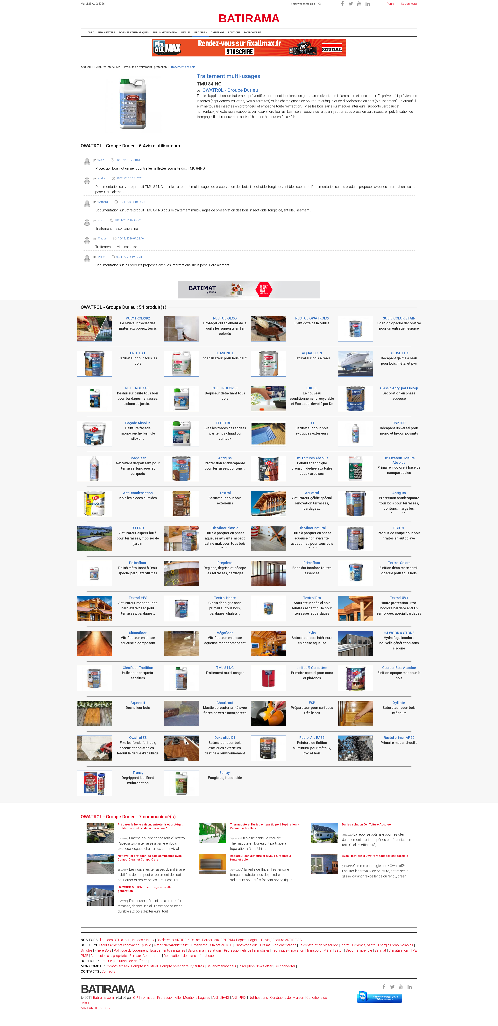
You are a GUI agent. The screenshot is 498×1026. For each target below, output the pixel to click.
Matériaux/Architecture (171, 945)
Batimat (380, 950)
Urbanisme (199, 945)
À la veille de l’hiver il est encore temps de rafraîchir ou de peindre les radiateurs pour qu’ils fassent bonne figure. (261, 874)
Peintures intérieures (107, 67)
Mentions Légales (196, 997)
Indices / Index (143, 940)
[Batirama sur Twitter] (351, 4)
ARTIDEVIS (220, 997)
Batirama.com (103, 997)
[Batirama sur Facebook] (342, 4)
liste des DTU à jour (115, 940)
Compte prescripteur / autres (182, 966)
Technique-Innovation (288, 950)
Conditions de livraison (287, 997)
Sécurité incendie (359, 950)
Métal (327, 950)
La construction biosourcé (318, 945)
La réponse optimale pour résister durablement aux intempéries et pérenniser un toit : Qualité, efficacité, (376, 839)
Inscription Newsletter (256, 966)
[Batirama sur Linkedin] (367, 4)
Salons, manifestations (205, 950)
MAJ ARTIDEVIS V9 (95, 1008)
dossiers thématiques (199, 956)
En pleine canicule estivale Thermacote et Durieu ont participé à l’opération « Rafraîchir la (258, 843)
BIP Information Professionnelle (157, 997)
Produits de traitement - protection (145, 67)
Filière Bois (103, 950)
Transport (313, 950)
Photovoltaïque (246, 945)
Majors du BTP (221, 945)
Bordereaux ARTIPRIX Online (178, 940)
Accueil (86, 67)
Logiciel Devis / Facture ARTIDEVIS (275, 940)
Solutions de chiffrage (130, 961)
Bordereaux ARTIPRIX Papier (224, 940)
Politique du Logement (131, 950)
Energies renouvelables (395, 945)
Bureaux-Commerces (145, 956)
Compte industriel (144, 966)
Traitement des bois (183, 67)
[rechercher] (320, 3)
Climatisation (398, 950)
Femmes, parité (364, 945)
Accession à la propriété (108, 956)
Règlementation (284, 945)
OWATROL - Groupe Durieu (230, 90)
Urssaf (265, 945)
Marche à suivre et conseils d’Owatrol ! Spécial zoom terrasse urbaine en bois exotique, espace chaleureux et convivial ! (152, 843)
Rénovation (172, 956)
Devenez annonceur (221, 966)
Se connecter (285, 966)
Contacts (108, 971)
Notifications (259, 997)
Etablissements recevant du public (125, 945)
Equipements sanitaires (167, 950)
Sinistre (86, 950)
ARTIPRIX (238, 997)
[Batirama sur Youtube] (359, 4)
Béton (338, 950)
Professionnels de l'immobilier (246, 950)
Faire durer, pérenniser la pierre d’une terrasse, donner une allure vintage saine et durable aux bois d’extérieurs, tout (151, 906)
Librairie (106, 961)
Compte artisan (117, 966)
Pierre (345, 945)
